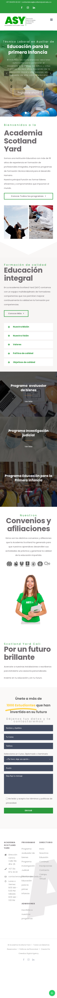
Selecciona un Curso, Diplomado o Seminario (26, 753)
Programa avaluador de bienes (28, 853)
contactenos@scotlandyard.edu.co (36, 2)
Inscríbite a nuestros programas (27, 914)
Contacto (44, 870)
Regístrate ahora (28, 92)
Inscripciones (45, 865)
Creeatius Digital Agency (29, 953)
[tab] (28, 327)
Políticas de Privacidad (28, 949)
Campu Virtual (43, 876)
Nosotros (43, 853)
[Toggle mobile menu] (51, 19)
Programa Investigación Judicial (28, 865)
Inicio (41, 848)
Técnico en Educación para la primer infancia (27, 885)
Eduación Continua (44, 859)
